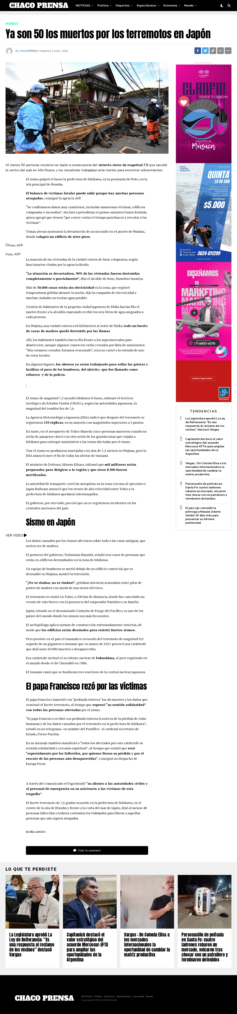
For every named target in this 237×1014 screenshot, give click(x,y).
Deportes (123, 6)
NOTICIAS (83, 6)
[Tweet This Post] (205, 50)
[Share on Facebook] (197, 50)
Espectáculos (146, 6)
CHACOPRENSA (29, 51)
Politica (103, 6)
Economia (170, 6)
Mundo (189, 6)
